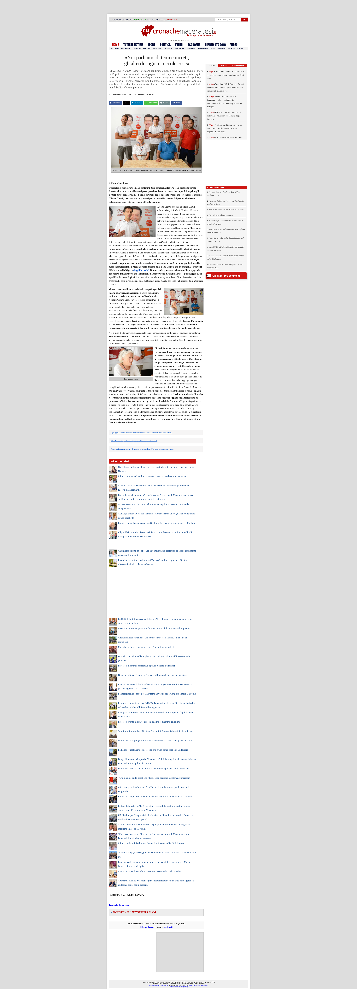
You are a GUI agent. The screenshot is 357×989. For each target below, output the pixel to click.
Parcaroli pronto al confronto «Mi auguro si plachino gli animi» (149, 721)
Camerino (221, 48)
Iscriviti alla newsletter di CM (133, 912)
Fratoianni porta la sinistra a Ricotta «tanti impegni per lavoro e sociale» (154, 768)
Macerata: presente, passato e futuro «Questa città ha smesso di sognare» (154, 628)
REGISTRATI (160, 20)
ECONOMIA (194, 44)
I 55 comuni (114, 48)
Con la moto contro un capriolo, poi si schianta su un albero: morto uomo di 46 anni (226, 75)
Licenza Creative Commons (198, 985)
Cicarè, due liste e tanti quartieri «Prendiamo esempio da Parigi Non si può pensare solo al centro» (142, 449)
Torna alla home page (119, 904)
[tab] (212, 65)
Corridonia (203, 48)
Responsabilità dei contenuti (158, 985)
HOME (115, 44)
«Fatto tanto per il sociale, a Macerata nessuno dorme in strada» (149, 871)
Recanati (147, 48)
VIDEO (233, 44)
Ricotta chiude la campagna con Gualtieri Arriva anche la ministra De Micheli (156, 523)
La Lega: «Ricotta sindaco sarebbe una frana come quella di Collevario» (153, 750)
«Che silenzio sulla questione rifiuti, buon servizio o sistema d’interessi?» (134, 441)
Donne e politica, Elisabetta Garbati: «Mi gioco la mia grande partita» (152, 675)
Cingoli (240, 48)
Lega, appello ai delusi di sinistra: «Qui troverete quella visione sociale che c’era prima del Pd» (141, 432)
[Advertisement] (152, 593)
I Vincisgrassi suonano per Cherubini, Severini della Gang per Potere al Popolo (157, 693)
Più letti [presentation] (212, 65)
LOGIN (150, 20)
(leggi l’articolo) (141, 270)
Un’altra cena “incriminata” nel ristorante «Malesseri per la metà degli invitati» (224, 115)
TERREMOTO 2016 (215, 44)
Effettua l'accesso (148, 926)
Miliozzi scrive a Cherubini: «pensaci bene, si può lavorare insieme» (152, 476)
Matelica (231, 48)
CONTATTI (128, 20)
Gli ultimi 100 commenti (226, 275)
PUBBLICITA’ (140, 20)
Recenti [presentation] (224, 65)
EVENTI (179, 44)
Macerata (125, 48)
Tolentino (168, 48)
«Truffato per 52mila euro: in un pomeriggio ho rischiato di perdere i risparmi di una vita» (224, 128)
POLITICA (165, 44)
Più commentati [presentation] (238, 65)
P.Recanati (157, 48)
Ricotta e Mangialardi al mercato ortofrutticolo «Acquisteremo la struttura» (155, 796)
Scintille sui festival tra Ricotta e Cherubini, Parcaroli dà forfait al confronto (155, 731)
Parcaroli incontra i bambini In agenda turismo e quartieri (146, 665)
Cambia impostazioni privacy (178, 986)
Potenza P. (179, 48)
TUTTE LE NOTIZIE (133, 44)
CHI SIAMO (117, 20)
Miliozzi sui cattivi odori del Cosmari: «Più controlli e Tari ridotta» (151, 843)
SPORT (151, 44)
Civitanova (136, 48)
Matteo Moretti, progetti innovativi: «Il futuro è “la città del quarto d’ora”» (155, 740)
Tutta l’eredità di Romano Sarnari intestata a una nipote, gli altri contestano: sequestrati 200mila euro (225, 87)
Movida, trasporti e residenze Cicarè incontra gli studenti (146, 647)
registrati (168, 926)
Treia (212, 48)
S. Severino (191, 48)
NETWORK (172, 20)
